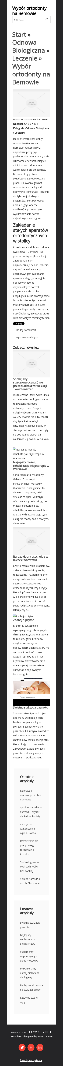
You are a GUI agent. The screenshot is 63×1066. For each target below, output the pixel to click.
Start (19, 34)
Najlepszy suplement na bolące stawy (28, 939)
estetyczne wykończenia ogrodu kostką (28, 828)
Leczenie (24, 58)
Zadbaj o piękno (23, 620)
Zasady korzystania (31, 1060)
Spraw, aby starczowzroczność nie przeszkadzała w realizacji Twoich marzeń (30, 384)
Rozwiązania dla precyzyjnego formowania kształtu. (29, 847)
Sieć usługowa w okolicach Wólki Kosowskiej (29, 866)
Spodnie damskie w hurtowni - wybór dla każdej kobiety (31, 812)
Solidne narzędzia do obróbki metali (30, 881)
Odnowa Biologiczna (28, 46)
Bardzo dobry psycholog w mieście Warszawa (30, 558)
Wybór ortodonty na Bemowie (31, 74)
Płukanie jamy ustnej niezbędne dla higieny (29, 973)
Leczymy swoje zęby (29, 1000)
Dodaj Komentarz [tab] (26, 330)
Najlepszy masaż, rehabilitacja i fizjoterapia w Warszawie (31, 465)
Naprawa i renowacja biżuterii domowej (30, 795)
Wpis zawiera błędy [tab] (27, 337)
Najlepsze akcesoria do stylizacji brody (31, 987)
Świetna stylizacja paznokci (30, 707)
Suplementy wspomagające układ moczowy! (29, 956)
